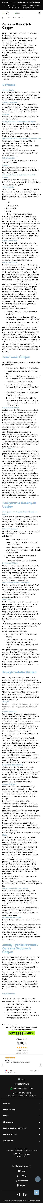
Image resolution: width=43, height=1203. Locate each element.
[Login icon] (39, 13)
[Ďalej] (40, 1065)
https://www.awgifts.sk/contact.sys (18, 1010)
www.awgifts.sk (7, 79)
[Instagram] (18, 1194)
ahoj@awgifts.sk (21, 1084)
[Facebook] (24, 1194)
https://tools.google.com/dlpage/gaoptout (18, 811)
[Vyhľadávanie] (8, 13)
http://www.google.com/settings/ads (16, 801)
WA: (23, 1088)
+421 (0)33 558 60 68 (21, 1093)
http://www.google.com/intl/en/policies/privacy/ (21, 762)
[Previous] (2, 1065)
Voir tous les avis (20, 1053)
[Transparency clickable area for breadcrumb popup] (15, 18)
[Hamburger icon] (3, 13)
